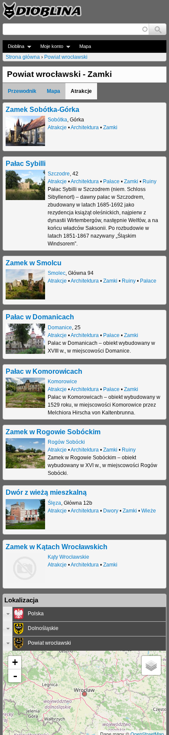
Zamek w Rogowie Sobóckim (53, 432)
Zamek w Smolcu (34, 263)
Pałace (111, 181)
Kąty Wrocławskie (68, 557)
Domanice (60, 328)
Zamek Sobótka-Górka (42, 109)
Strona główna (23, 57)
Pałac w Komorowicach (44, 371)
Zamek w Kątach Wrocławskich (56, 546)
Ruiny (149, 181)
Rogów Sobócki (66, 442)
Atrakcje (57, 127)
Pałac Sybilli (26, 163)
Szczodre (59, 174)
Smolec (56, 273)
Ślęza (54, 503)
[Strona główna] (42, 11)
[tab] (84, 614)
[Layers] (151, 665)
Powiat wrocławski (66, 57)
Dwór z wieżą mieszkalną (46, 492)
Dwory (110, 511)
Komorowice (62, 382)
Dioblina (13, 46)
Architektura (85, 127)
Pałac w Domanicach (40, 317)
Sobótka (57, 120)
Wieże (148, 511)
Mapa (85, 46)
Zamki (110, 127)
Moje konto (49, 46)
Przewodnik (22, 91)
